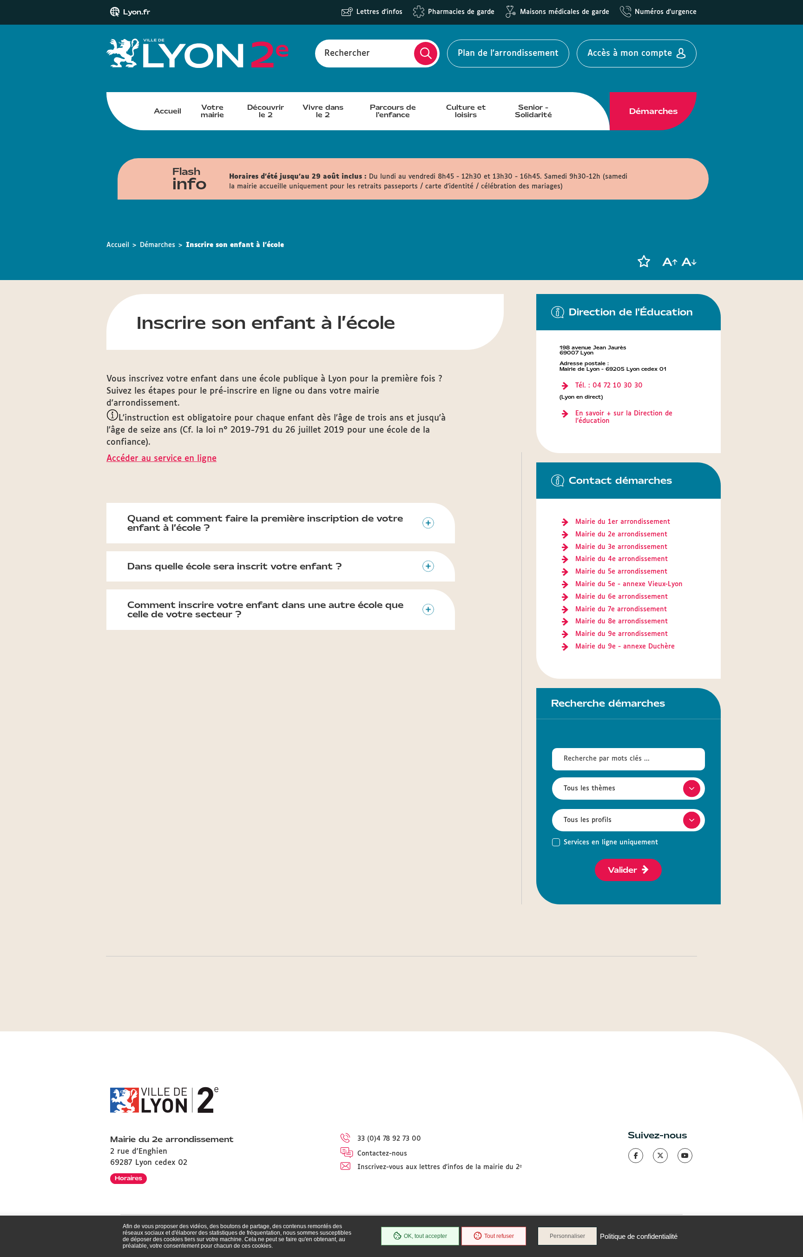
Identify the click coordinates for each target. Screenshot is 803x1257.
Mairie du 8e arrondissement (621, 621)
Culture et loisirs (466, 111)
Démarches (653, 111)
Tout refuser (499, 1236)
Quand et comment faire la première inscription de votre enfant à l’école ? (265, 523)
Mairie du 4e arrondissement (621, 559)
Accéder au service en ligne (161, 459)
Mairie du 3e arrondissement (621, 547)
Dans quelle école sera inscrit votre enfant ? (234, 566)
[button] (644, 261)
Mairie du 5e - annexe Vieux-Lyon (629, 584)
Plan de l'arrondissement (508, 53)
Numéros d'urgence (666, 12)
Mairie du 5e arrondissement (621, 571)
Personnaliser (567, 1236)
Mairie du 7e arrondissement (621, 609)
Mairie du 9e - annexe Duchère (625, 646)
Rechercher (347, 53)
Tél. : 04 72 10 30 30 (609, 385)
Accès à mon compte (629, 53)
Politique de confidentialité (639, 1236)
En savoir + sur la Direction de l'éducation (623, 417)
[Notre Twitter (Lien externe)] (660, 1155)
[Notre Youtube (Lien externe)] (685, 1155)
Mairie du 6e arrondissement (621, 597)
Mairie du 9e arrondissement (621, 634)
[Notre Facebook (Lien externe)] (635, 1155)
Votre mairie (212, 111)
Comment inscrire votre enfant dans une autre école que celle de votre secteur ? (265, 610)
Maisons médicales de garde (564, 12)
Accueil (167, 111)
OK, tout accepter (425, 1236)
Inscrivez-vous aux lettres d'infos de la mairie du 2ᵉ (439, 1167)
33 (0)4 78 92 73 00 (389, 1139)
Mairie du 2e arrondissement (621, 534)
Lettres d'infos (379, 12)
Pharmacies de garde (461, 12)
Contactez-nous (382, 1153)
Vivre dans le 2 (323, 111)
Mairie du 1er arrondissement (622, 522)
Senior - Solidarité (533, 111)
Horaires (128, 1178)
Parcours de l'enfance (393, 111)
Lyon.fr (136, 12)
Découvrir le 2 (265, 111)
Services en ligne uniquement (611, 842)
